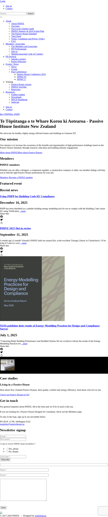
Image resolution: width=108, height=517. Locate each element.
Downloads (16, 97)
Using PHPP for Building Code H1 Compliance (27, 196)
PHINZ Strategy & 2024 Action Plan (27, 31)
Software (15, 102)
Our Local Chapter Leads (22, 28)
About (8, 21)
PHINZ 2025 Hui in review (15, 228)
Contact (9, 8)
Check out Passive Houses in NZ (14, 395)
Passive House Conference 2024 (31, 74)
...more (23, 211)
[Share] (54, 222)
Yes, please (13, 449)
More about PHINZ (9, 152)
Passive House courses (21, 84)
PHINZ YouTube (19, 87)
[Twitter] (54, 219)
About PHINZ (17, 23)
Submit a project (18, 59)
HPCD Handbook (19, 99)
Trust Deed (16, 36)
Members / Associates (15, 44)
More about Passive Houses (30, 152)
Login (2, 1)
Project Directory (18, 61)
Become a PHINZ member (21, 177)
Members (4, 177)
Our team (15, 26)
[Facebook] (54, 216)
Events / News (12, 64)
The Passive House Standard (24, 34)
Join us (9, 6)
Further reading (18, 94)
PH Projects (11, 56)
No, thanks (13, 451)
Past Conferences (19, 72)
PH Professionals (18, 49)
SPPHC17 (21, 79)
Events (14, 69)
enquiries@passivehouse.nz (12, 424)
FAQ (13, 41)
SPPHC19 (21, 77)
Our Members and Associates (24, 46)
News (13, 66)
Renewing (15, 89)
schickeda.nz (40, 515)
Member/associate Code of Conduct (27, 54)
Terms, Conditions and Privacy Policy (28, 39)
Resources (10, 92)
